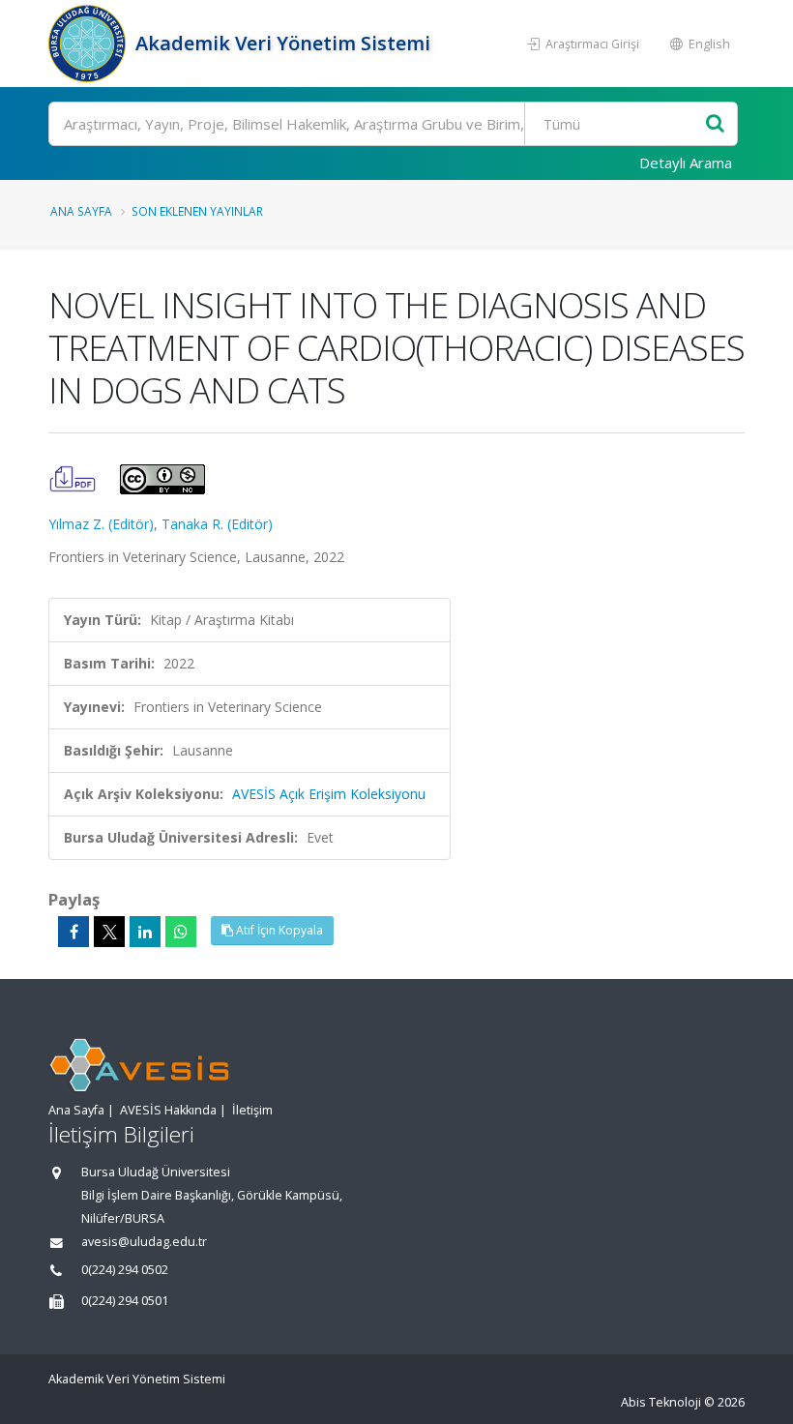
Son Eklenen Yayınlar (197, 211)
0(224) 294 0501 (124, 1300)
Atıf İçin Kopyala (278, 930)
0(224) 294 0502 (124, 1269)
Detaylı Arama (685, 162)
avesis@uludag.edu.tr (144, 1241)
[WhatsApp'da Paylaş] (180, 931)
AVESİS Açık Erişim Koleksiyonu (329, 794)
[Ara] (715, 124)
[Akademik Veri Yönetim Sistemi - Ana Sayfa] (89, 43)
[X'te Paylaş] (109, 931)
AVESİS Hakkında (168, 1110)
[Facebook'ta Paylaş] (73, 931)
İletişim (252, 1110)
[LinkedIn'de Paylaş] (145, 931)
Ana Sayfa (81, 211)
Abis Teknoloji (661, 1402)
